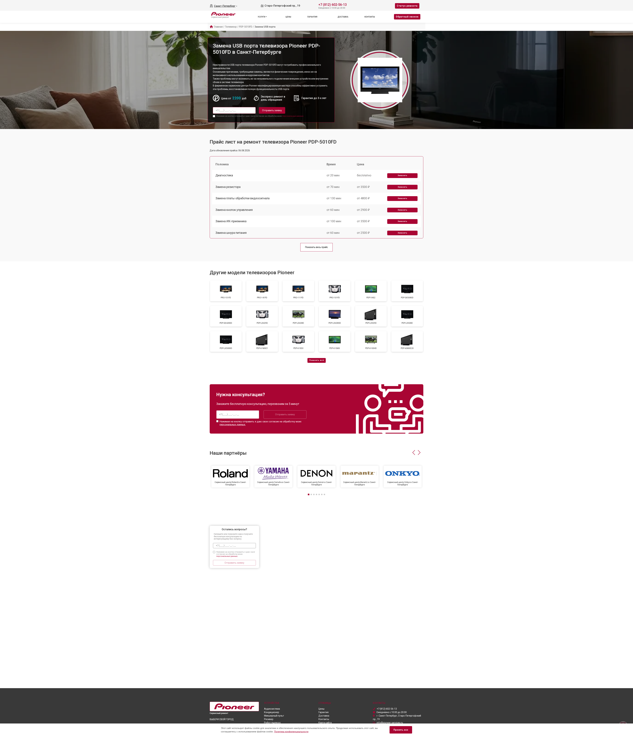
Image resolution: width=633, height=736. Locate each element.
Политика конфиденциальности (291, 731)
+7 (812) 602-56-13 (332, 4)
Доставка (343, 17)
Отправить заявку (272, 110)
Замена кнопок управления (234, 210)
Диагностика (224, 175)
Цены (288, 17)
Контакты (369, 17)
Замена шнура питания (231, 232)
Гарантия (312, 17)
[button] (413, 452)
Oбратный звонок (407, 16)
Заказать (402, 175)
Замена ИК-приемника (230, 221)
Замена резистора (228, 187)
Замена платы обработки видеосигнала (242, 198)
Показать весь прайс (316, 247)
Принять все (400, 729)
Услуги (261, 17)
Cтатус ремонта (407, 5)
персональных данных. (293, 116)
